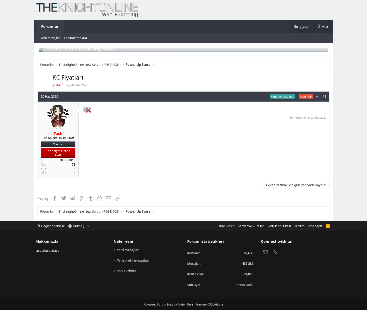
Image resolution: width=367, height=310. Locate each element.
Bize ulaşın (226, 226)
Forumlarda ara (75, 38)
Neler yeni (123, 241)
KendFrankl (244, 284)
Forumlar (50, 26)
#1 (324, 96)
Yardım (299, 226)
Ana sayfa (315, 226)
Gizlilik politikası (279, 226)
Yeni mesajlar (50, 38)
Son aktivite (126, 271)
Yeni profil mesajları (133, 260)
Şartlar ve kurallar (251, 226)
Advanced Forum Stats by (183, 304)
